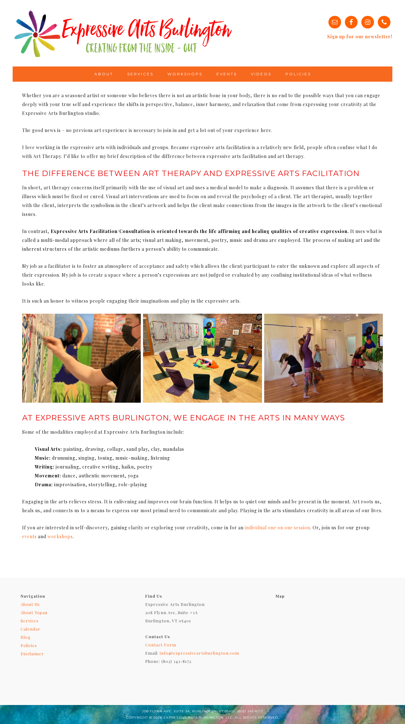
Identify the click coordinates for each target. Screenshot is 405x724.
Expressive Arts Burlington (123, 33)
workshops (60, 536)
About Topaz (34, 612)
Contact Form (160, 644)
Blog (26, 637)
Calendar (30, 629)
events (29, 536)
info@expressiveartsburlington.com (199, 653)
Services (30, 620)
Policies (29, 645)
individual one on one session (277, 528)
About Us (30, 604)
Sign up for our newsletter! (359, 37)
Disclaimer (32, 653)
